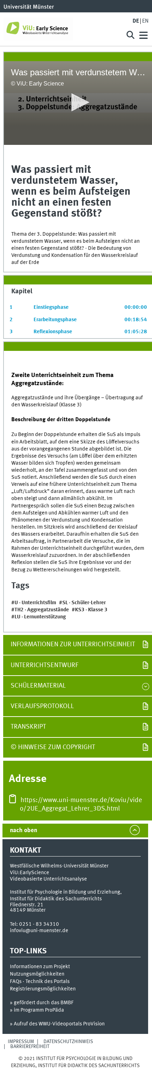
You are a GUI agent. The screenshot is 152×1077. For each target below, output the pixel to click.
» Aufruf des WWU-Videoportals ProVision (57, 1024)
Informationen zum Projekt (40, 967)
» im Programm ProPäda (37, 1010)
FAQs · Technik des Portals (40, 981)
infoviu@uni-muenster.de (39, 931)
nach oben (23, 831)
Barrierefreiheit (29, 1046)
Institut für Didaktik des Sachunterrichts (56, 899)
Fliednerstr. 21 (26, 905)
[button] (78, 102)
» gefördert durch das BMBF (42, 1003)
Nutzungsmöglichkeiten (37, 974)
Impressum (21, 1041)
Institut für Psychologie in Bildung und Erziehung (65, 892)
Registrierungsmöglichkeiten (43, 989)
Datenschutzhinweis (68, 1041)
